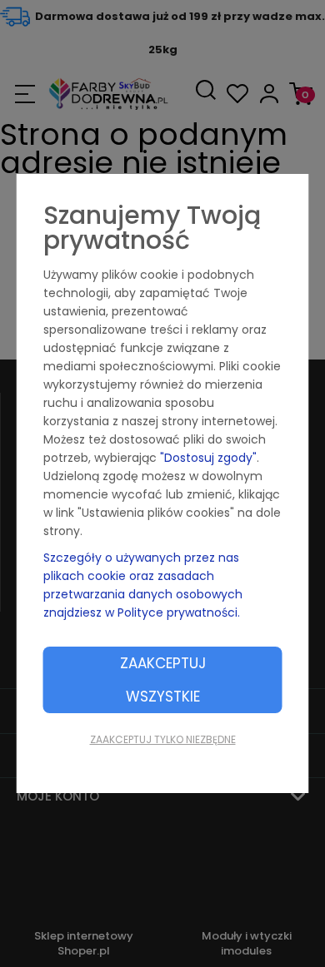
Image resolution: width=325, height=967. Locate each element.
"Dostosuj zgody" (208, 457)
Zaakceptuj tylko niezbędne (163, 739)
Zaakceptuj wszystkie (163, 680)
